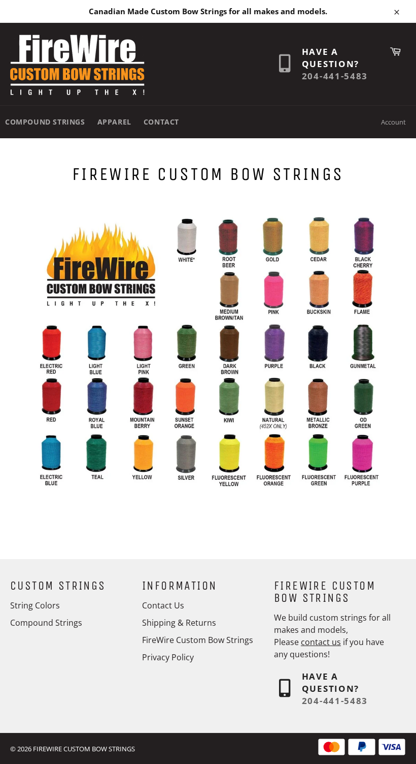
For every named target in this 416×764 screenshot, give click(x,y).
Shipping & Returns (179, 622)
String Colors (35, 605)
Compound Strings (45, 122)
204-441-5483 (335, 76)
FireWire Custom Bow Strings (197, 640)
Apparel (114, 122)
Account (393, 122)
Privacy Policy (168, 657)
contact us (321, 642)
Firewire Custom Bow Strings (84, 748)
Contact (161, 122)
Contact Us (163, 605)
